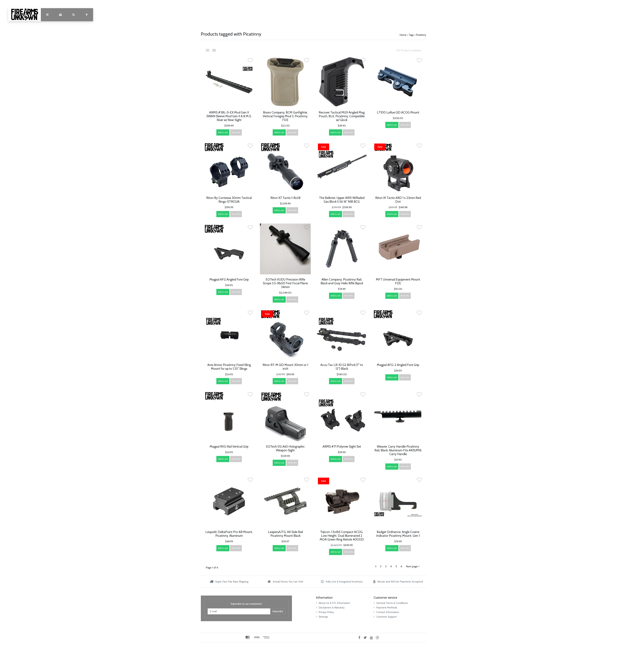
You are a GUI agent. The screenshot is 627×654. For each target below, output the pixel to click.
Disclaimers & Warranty (332, 607)
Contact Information (387, 612)
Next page (412, 566)
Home (403, 34)
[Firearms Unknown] (24, 14)
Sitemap (323, 616)
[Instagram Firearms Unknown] (378, 637)
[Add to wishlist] (250, 61)
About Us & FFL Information (334, 603)
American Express (266, 637)
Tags (411, 34)
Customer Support (386, 616)
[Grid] (214, 50)
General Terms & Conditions (392, 603)
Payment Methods (386, 607)
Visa (256, 637)
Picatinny (421, 34)
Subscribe (277, 611)
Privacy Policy (326, 612)
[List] (209, 50)
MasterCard (247, 637)
